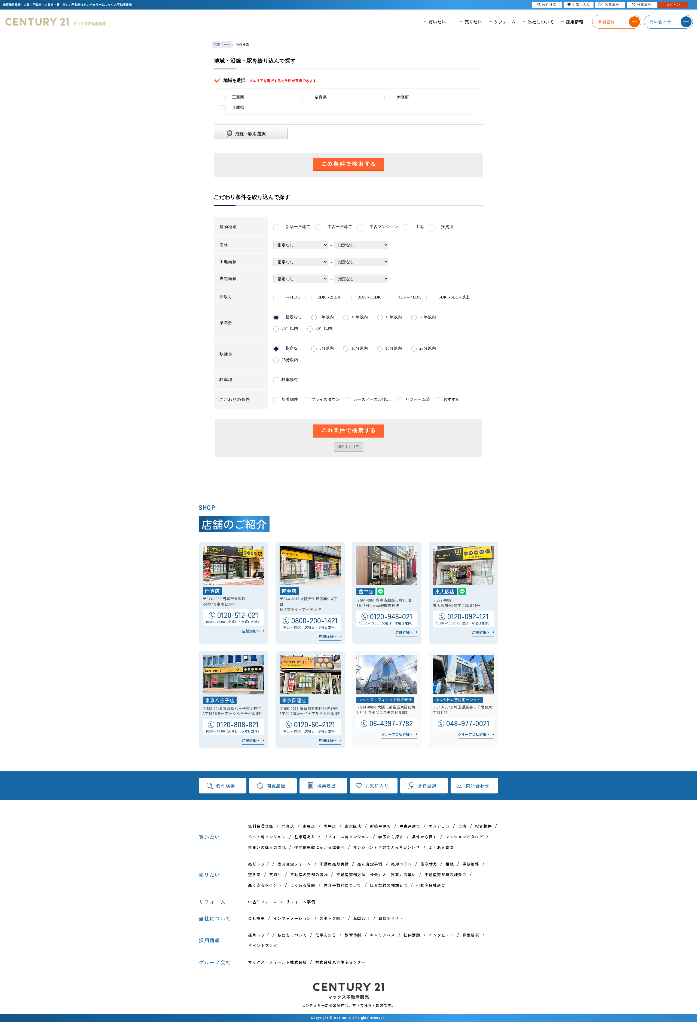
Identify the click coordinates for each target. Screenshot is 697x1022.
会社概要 (256, 918)
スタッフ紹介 (332, 918)
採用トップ (258, 935)
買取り (275, 874)
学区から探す (390, 836)
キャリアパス (382, 935)
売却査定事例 (369, 864)
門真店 (288, 826)
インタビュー (441, 935)
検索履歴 (326, 785)
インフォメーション (292, 918)
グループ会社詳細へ (397, 734)
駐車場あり (304, 836)
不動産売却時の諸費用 (445, 874)
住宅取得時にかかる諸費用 (319, 847)
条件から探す (424, 836)
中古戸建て (409, 826)
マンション (439, 826)
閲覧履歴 (276, 785)
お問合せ (361, 918)
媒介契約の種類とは (389, 885)
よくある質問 (441, 847)
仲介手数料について (343, 885)
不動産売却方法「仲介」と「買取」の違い (376, 874)
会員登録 (427, 785)
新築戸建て (380, 826)
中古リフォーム (262, 901)
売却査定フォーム (294, 864)
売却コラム (401, 864)
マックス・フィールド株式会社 (277, 962)
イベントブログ (262, 945)
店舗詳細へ (251, 630)
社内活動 (411, 935)
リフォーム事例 (300, 901)
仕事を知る (325, 935)
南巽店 (309, 826)
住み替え (428, 864)
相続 (449, 864)
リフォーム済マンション (347, 836)
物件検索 (225, 785)
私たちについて (292, 935)
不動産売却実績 (334, 864)
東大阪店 (353, 826)
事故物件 (470, 864)
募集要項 (470, 935)
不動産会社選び (430, 885)
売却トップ (258, 864)
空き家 (254, 874)
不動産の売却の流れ (309, 874)
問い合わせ (478, 785)
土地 (462, 826)
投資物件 (483, 826)
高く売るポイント (265, 885)
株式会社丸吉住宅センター (340, 962)
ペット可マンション (267, 836)
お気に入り (377, 785)
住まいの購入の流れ (267, 847)
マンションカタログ (464, 836)
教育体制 (353, 935)
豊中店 (330, 826)
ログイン (673, 5)
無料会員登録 (260, 826)
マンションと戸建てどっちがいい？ (386, 847)
